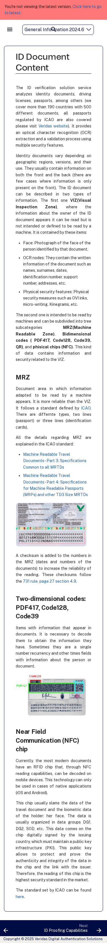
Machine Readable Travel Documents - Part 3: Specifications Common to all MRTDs (54, 460)
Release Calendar (82, 41)
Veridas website (53, 126)
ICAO (85, 408)
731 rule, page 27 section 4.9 (49, 581)
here (20, 896)
